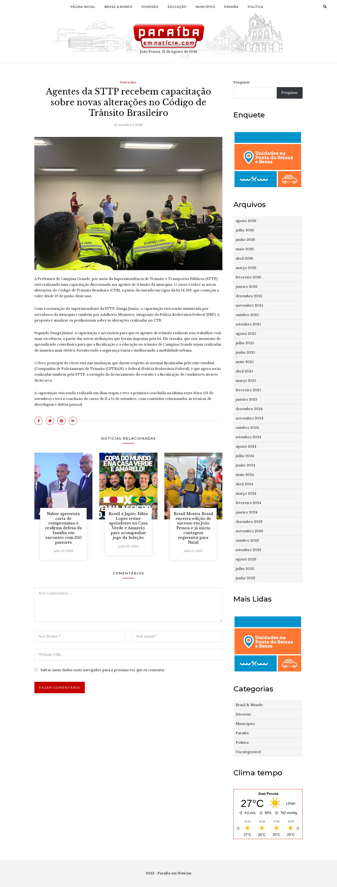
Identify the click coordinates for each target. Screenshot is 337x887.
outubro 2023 (247, 540)
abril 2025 (244, 371)
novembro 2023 (249, 531)
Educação (177, 6)
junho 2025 (245, 352)
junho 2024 (245, 465)
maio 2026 (245, 249)
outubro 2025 (247, 315)
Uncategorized (248, 752)
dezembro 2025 (249, 296)
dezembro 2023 (249, 522)
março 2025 (246, 381)
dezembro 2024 (249, 409)
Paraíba (231, 6)
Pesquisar (241, 82)
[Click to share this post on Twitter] (50, 421)
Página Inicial (83, 6)
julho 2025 (245, 343)
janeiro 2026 (246, 287)
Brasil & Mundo (119, 6)
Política (255, 6)
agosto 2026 (246, 221)
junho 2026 (245, 240)
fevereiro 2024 (248, 503)
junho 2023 (245, 578)
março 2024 (246, 493)
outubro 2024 (247, 428)
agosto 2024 (246, 446)
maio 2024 (245, 475)
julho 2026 (245, 230)
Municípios (205, 6)
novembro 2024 (249, 418)
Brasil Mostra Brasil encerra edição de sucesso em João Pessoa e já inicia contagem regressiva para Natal (193, 528)
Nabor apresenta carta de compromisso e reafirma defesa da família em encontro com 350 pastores (63, 528)
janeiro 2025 (246, 399)
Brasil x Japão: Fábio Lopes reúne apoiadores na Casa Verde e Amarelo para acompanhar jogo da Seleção (128, 525)
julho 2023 (245, 569)
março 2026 (246, 268)
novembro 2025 (249, 305)
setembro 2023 (248, 550)
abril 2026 (244, 258)
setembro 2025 (248, 324)
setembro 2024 (248, 437)
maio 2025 (245, 362)
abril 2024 (244, 484)
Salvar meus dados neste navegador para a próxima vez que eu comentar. (103, 670)
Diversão (150, 6)
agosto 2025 (246, 334)
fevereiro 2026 (248, 277)
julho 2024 (245, 456)
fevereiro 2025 (248, 390)
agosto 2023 (246, 559)
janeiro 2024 (246, 512)
